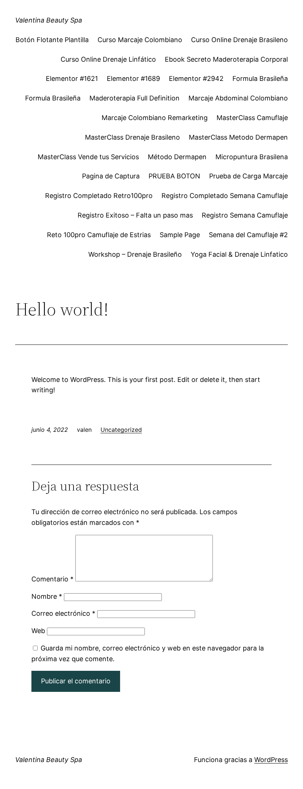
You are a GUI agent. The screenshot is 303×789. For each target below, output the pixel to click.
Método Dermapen (177, 157)
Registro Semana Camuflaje (245, 215)
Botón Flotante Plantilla (52, 40)
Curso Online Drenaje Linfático (108, 59)
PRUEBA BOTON (174, 176)
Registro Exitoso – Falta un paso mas (135, 215)
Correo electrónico (63, 613)
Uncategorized (121, 429)
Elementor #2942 (196, 78)
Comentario (52, 579)
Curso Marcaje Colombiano (140, 40)
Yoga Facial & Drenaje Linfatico (239, 254)
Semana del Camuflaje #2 (248, 235)
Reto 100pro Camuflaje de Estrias (99, 235)
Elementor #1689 (133, 78)
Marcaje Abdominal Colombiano (238, 98)
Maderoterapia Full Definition (134, 98)
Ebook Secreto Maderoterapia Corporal (226, 59)
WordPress (271, 760)
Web (38, 631)
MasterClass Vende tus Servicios (88, 157)
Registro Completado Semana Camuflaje (224, 195)
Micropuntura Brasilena (251, 157)
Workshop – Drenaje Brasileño (135, 254)
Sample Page (180, 235)
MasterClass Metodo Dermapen (238, 137)
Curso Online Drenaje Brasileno (239, 40)
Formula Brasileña (260, 78)
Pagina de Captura (111, 176)
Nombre (46, 596)
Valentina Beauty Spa (48, 20)
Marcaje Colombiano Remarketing (155, 118)
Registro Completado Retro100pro (99, 195)
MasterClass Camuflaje (252, 118)
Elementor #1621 (72, 78)
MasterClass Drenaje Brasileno (132, 137)
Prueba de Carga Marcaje (248, 176)
